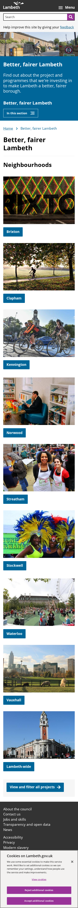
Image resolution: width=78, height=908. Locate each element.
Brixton (13, 231)
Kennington (16, 364)
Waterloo (14, 633)
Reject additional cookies (39, 890)
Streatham (15, 499)
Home (8, 128)
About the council (17, 809)
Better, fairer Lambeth (27, 103)
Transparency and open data (26, 824)
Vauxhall (14, 700)
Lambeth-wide (19, 766)
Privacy (9, 842)
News (7, 829)
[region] (39, 879)
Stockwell (15, 565)
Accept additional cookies (39, 900)
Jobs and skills (14, 819)
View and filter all (33, 787)
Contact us (11, 814)
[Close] (72, 862)
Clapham (14, 298)
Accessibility (13, 837)
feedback (67, 27)
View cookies (39, 879)
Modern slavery (16, 847)
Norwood (14, 432)
